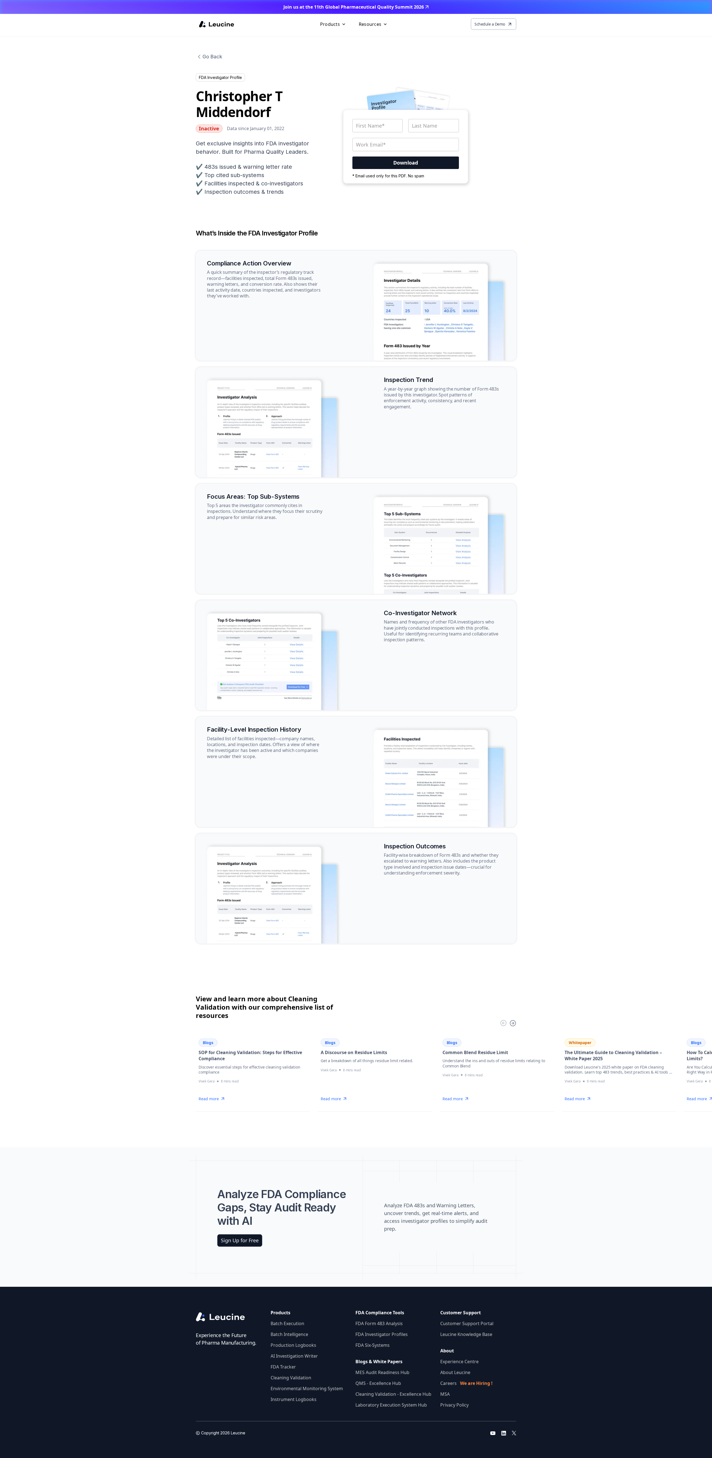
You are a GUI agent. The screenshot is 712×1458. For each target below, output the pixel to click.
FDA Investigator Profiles (381, 1334)
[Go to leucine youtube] (493, 1433)
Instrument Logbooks (294, 1399)
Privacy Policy (454, 1405)
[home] (216, 24)
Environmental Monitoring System (307, 1388)
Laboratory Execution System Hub (391, 1405)
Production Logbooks (293, 1345)
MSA (445, 1394)
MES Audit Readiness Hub (382, 1372)
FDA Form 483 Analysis (379, 1323)
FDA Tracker (283, 1367)
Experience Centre (459, 1361)
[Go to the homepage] (225, 1317)
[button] (333, 24)
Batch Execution (287, 1323)
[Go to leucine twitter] (514, 1433)
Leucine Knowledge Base (466, 1334)
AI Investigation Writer (294, 1356)
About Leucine (455, 1372)
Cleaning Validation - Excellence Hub (393, 1394)
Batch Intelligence (289, 1334)
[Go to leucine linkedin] (503, 1433)
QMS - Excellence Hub (378, 1383)
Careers (466, 1383)
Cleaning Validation (291, 1378)
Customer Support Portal (466, 1323)
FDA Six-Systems (372, 1345)
